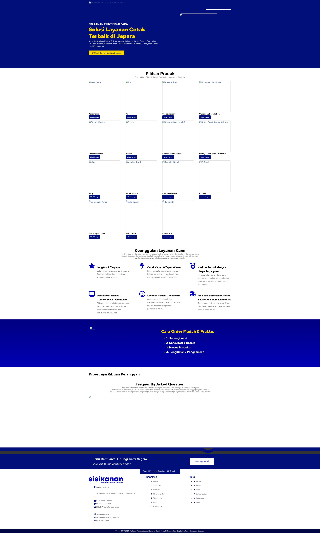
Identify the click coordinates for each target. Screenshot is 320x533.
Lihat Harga (94, 117)
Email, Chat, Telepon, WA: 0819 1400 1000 (111, 464)
